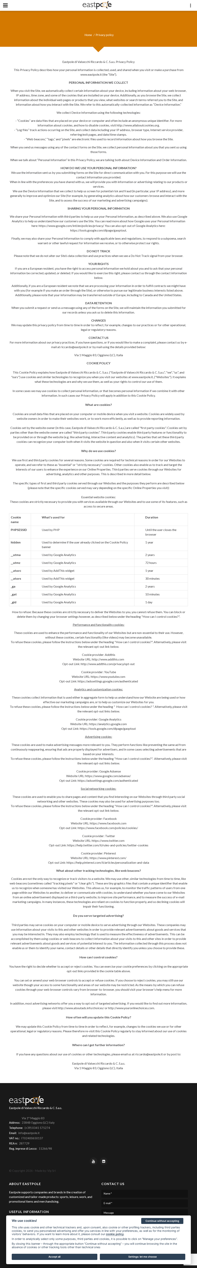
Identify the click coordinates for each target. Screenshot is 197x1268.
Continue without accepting (162, 1220)
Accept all (54, 1256)
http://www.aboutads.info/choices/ (81, 1008)
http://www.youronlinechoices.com (131, 1008)
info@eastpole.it (29, 1133)
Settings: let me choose (142, 1256)
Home (88, 35)
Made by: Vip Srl (45, 1170)
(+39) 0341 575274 (37, 1127)
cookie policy (115, 1234)
